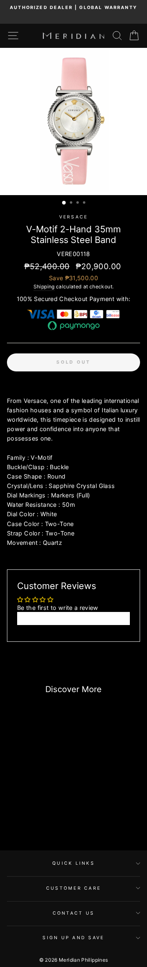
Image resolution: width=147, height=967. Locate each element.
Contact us (74, 913)
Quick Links (73, 863)
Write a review (73, 618)
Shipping (44, 286)
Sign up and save (73, 937)
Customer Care (73, 888)
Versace (73, 217)
